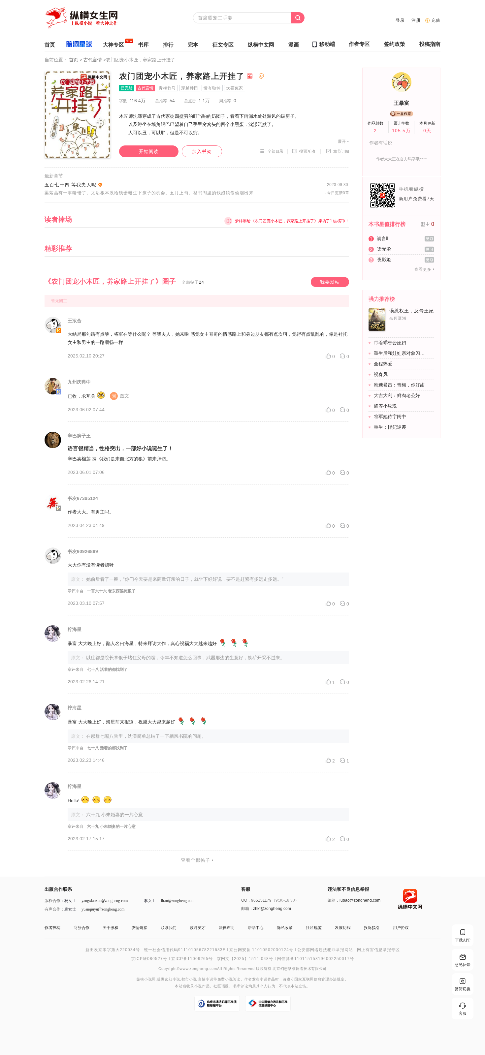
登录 (400, 20)
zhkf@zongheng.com (272, 908)
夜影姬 (384, 259)
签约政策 (394, 44)
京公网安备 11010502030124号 (261, 949)
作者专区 (359, 44)
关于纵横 (110, 927)
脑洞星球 (79, 45)
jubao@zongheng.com (360, 900)
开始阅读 (149, 151)
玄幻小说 (172, 979)
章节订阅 (341, 151)
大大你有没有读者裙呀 (91, 565)
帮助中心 (256, 927)
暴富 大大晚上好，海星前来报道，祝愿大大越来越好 (121, 722)
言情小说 (205, 979)
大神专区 (113, 44)
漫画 (293, 44)
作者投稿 (52, 927)
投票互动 (307, 151)
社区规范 (314, 927)
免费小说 (225, 979)
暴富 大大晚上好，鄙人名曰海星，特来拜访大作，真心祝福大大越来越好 (142, 643)
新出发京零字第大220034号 (112, 949)
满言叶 (384, 238)
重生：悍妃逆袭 (390, 427)
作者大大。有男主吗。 (91, 511)
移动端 (327, 44)
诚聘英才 (198, 927)
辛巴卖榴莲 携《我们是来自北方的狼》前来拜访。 (119, 458)
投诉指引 (372, 927)
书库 (143, 44)
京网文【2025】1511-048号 (245, 958)
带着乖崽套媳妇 (390, 342)
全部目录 (275, 151)
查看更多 (423, 269)
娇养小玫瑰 (385, 406)
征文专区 (223, 44)
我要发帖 (330, 282)
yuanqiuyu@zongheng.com (102, 909)
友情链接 (139, 927)
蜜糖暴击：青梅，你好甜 (399, 385)
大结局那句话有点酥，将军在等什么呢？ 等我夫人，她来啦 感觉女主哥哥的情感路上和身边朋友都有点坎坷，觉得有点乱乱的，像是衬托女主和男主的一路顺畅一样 (207, 338)
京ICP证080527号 (149, 958)
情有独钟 (212, 88)
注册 (416, 20)
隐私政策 (285, 927)
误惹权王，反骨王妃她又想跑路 (416, 310)
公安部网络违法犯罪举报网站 (325, 949)
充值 (435, 20)
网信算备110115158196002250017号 (315, 958)
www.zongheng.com (198, 968)
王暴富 (401, 103)
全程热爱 (383, 363)
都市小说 (189, 979)
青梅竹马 (167, 88)
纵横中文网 (261, 44)
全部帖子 (193, 282)
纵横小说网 (146, 979)
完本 (193, 44)
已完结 (127, 88)
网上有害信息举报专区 (378, 949)
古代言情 (93, 59)
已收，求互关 (98, 396)
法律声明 (227, 927)
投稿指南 (429, 44)
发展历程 (343, 927)
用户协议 (401, 927)
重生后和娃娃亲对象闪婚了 (400, 353)
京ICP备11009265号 (192, 958)
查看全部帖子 (195, 860)
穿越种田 (189, 88)
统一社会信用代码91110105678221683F (184, 949)
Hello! (74, 800)
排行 (168, 44)
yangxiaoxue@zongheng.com (104, 900)
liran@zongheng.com (177, 900)
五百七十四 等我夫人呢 (70, 184)
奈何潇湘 (397, 318)
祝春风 (381, 374)
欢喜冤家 (234, 88)
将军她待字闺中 (390, 416)
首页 (50, 44)
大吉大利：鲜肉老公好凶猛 (400, 395)
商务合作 (81, 927)
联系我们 (169, 927)
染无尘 (384, 249)
